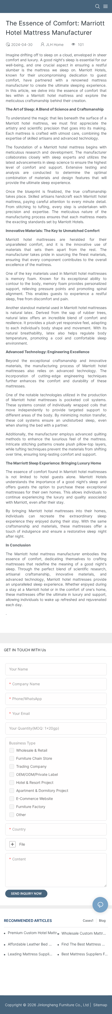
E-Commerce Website (34, 798)
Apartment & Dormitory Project (42, 790)
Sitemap (99, 1005)
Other (21, 814)
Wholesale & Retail (31, 750)
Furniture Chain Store (34, 758)
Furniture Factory (30, 806)
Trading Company (31, 766)
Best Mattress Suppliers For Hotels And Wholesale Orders (84, 954)
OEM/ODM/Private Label (37, 774)
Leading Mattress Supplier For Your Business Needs (31, 954)
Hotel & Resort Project (34, 782)
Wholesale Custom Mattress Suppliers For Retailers (84, 933)
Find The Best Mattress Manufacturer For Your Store (84, 944)
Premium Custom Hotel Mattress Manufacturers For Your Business (34, 932)
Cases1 (88, 920)
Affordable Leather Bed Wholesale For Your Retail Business (31, 944)
